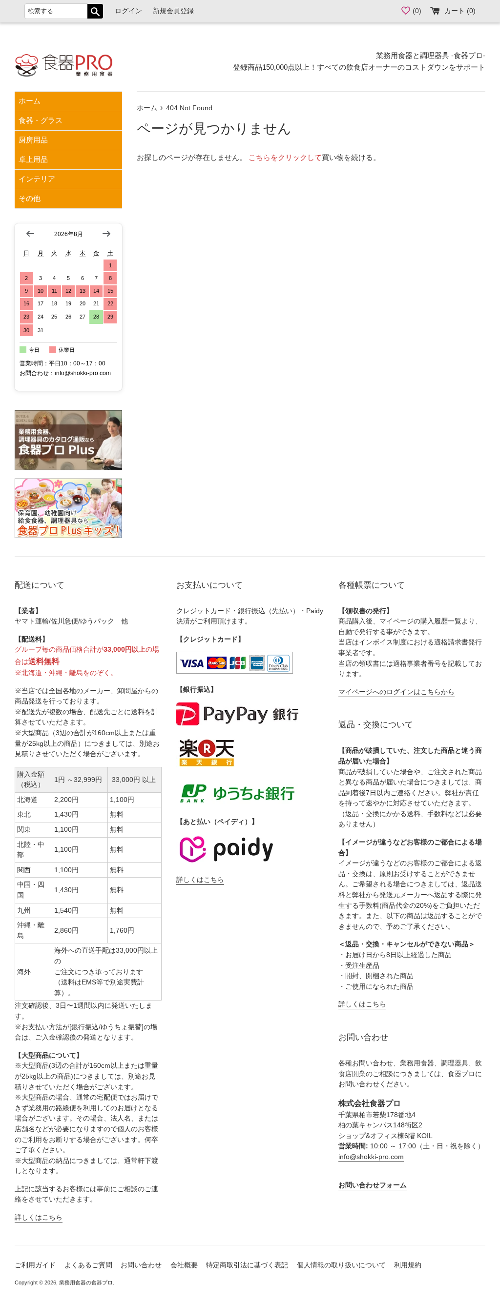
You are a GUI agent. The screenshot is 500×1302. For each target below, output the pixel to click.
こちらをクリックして (285, 157)
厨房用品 (33, 140)
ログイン (128, 11)
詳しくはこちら (38, 1217)
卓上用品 (33, 159)
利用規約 (407, 1265)
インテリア (37, 179)
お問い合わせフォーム (372, 1185)
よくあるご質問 (88, 1265)
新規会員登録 (173, 11)
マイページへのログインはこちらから (396, 692)
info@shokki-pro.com (371, 1157)
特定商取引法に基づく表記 (247, 1265)
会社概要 (184, 1265)
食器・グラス (40, 120)
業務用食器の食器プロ (86, 1282)
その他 (30, 198)
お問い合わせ (141, 1265)
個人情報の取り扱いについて (341, 1265)
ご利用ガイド (35, 1265)
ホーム (30, 101)
